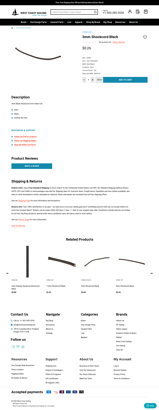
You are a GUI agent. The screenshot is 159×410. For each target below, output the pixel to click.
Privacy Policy (119, 374)
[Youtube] (22, 347)
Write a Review (119, 42)
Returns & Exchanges (54, 370)
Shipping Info (51, 366)
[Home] (12, 28)
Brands (121, 314)
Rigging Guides (17, 374)
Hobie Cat (120, 321)
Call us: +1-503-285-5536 (24, 321)
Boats (23, 22)
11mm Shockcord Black (90, 286)
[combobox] (74, 12)
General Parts (56, 22)
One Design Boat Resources (22, 365)
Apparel (78, 22)
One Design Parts (38, 22)
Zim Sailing (120, 346)
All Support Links (52, 383)
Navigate (53, 314)
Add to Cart (125, 80)
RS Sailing (120, 325)
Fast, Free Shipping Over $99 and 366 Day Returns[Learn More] (79, 2)
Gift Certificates (52, 378)
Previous (7, 273)
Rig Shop (107, 22)
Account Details (120, 370)
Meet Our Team (86, 378)
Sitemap (49, 333)
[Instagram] (18, 347)
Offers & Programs (53, 374)
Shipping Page (24, 201)
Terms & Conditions (122, 378)
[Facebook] (13, 347)
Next (151, 273)
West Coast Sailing (124, 341)
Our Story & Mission (88, 374)
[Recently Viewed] (138, 11)
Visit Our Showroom (88, 370)
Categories (89, 314)
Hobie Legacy (121, 329)
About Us (133, 22)
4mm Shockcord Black (125, 286)
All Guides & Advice (19, 378)
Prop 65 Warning (18, 226)
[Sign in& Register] (130, 11)
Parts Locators (17, 369)
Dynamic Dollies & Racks (126, 333)
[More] (27, 22)
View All (119, 350)
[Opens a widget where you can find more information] (150, 406)
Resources (120, 22)
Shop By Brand (93, 22)
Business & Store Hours (89, 366)
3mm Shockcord (18, 286)
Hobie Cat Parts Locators (25, 137)
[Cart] (146, 11)
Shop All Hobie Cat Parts (25, 145)
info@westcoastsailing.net (24, 325)
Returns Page (23, 219)
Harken (119, 337)
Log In (116, 366)
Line (69, 22)
